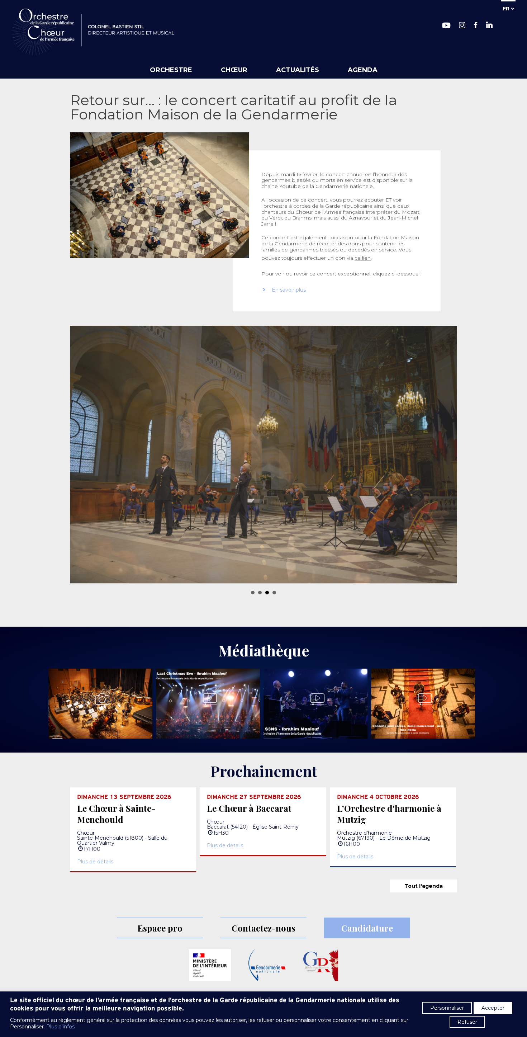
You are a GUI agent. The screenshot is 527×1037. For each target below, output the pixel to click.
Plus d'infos (60, 1026)
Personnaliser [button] (447, 1008)
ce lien (363, 258)
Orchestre (171, 70)
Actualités (297, 70)
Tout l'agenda (423, 886)
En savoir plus (289, 290)
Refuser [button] (467, 1022)
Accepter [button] (492, 1008)
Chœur (234, 70)
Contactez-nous (263, 928)
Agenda (363, 70)
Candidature (367, 928)
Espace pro (159, 928)
